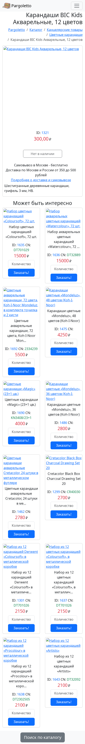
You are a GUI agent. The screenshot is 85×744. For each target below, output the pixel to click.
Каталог (36, 29)
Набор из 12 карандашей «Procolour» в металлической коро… (21, 676)
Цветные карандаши (66, 34)
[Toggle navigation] (77, 6)
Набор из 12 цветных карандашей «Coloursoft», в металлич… (64, 582)
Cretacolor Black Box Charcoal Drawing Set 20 (64, 478)
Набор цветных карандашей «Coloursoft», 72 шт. (21, 232)
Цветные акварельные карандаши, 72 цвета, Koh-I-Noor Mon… (21, 330)
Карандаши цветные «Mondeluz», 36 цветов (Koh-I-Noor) (63, 409)
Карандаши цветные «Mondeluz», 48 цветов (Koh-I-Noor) (63, 316)
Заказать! (21, 272)
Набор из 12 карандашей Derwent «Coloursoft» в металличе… (21, 582)
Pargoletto (20, 5)
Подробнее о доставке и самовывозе (41, 180)
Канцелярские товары (65, 29)
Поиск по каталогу (42, 737)
